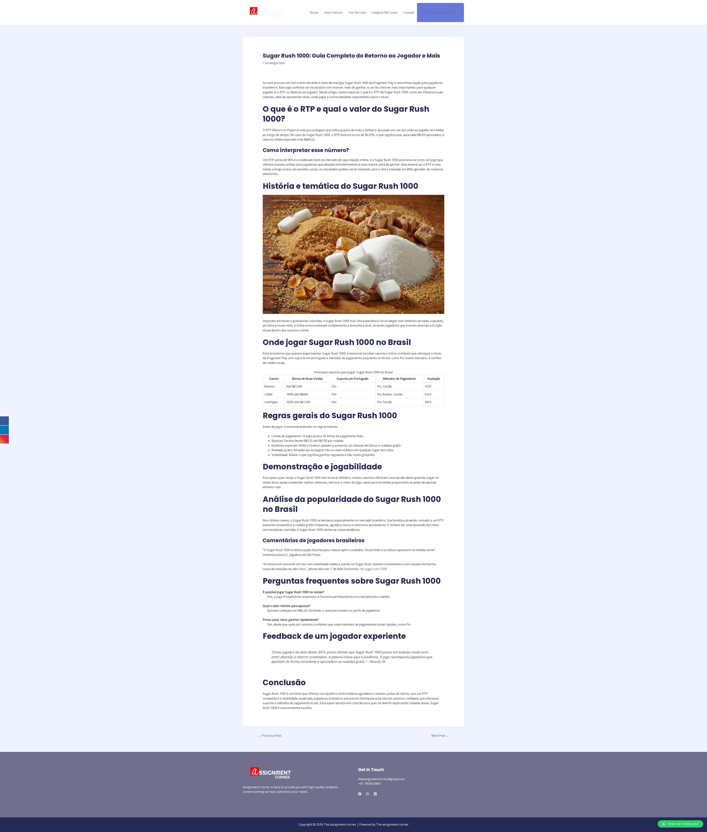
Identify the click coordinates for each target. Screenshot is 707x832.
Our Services (357, 12)
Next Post (440, 735)
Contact (408, 12)
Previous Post (270, 735)
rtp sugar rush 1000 (373, 569)
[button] (680, 824)
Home (314, 12)
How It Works (333, 12)
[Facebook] (359, 794)
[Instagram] (367, 794)
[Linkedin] (375, 794)
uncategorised (274, 63)
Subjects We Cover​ (385, 12)
